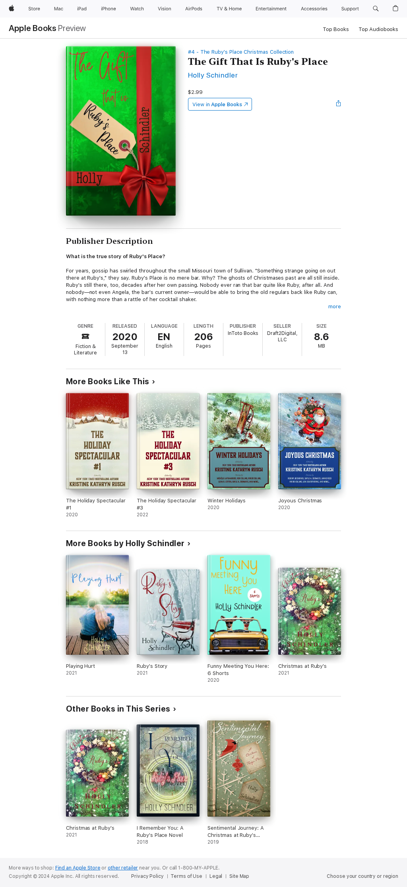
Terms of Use (186, 876)
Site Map (239, 876)
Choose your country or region (362, 876)
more (334, 306)
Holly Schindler (213, 75)
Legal (215, 876)
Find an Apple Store (78, 868)
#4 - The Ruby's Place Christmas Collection (241, 52)
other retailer (123, 868)
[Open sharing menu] (339, 104)
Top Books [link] (336, 29)
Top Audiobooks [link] (378, 29)
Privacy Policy (147, 876)
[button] (376, 9)
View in (217, 104)
